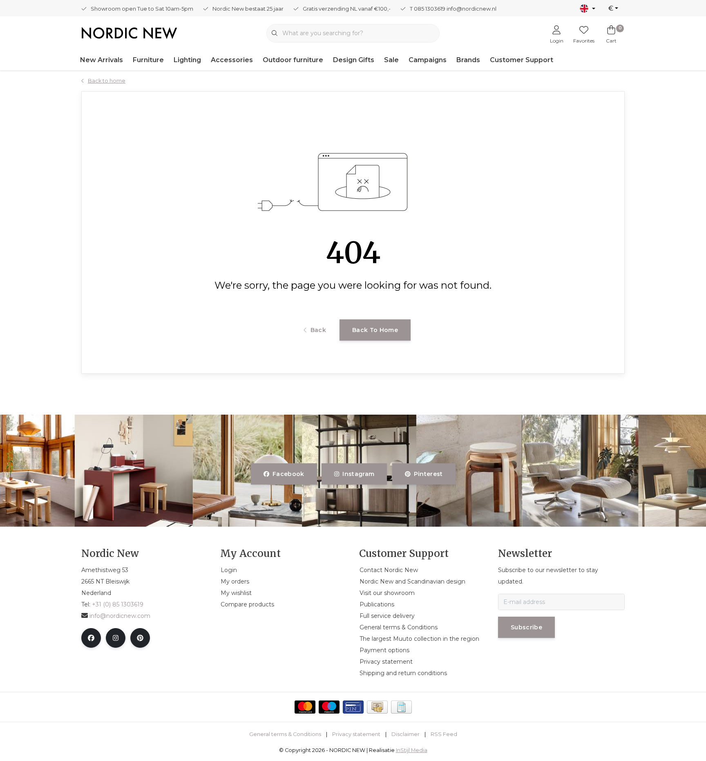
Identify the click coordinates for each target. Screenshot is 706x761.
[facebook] (91, 638)
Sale (391, 60)
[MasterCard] (305, 707)
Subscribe (526, 627)
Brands (468, 60)
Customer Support (521, 60)
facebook (288, 474)
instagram (359, 474)
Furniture (148, 60)
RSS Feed (444, 734)
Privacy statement (356, 734)
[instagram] (115, 638)
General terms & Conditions (285, 734)
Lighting (187, 60)
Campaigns (428, 60)
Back (318, 330)
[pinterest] (140, 638)
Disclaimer (405, 734)
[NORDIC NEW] (129, 32)
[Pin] (353, 707)
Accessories (232, 60)
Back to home (375, 330)
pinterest (427, 474)
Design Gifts (353, 60)
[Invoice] (401, 707)
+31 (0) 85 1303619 (117, 604)
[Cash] (377, 707)
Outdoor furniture (293, 60)
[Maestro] (329, 707)
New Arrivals (101, 60)
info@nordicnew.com (119, 616)
